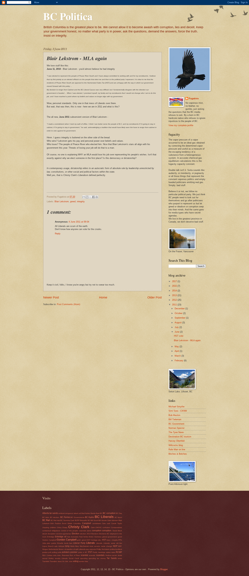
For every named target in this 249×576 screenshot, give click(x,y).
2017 (175, 281)
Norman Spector (176, 428)
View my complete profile (181, 125)
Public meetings (99, 552)
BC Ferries (65, 517)
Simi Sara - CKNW (178, 411)
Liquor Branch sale (50, 546)
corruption (96, 531)
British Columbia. (74, 523)
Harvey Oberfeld (176, 441)
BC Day (119, 513)
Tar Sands (112, 558)
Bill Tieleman (175, 419)
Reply (57, 233)
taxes (120, 558)
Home (103, 297)
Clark (93, 527)
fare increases (73, 537)
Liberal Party (79, 543)
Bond (64, 523)
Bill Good (94, 520)
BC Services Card (67, 520)
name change (106, 546)
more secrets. (94, 546)
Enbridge (50, 537)
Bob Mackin (174, 415)
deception (52, 534)
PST (90, 552)
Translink (45, 561)
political (113, 549)
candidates (96, 523)
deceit (44, 534)
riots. (59, 555)
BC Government (176, 424)
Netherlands (53, 549)
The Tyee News (176, 432)
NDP (115, 546)
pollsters (66, 552)
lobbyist (61, 546)
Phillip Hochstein (102, 549)
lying (67, 546)
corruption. (107, 531)
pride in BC (82, 552)
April (177, 351)
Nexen (61, 549)
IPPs (120, 540)
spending (84, 558)
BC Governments (77, 517)
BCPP (77, 520)
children (53, 527)
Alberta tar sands (50, 513)
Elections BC (104, 534)
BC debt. (45, 517)
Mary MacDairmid (82, 546)
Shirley (51, 558)
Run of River (75, 555)
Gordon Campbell (66, 539)
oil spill (75, 549)
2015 (175, 286)
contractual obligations (51, 531)
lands (66, 543)
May (177, 346)
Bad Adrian (85, 513)
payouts (93, 549)
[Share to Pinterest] (96, 197)
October (179, 313)
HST (104, 540)
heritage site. (96, 540)
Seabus (108, 555)
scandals (100, 555)
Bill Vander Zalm (104, 520)
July (177, 327)
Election (75, 534)
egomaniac (67, 534)
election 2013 (85, 534)
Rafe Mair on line (177, 449)
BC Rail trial (55, 520)
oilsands (82, 549)
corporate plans (85, 531)
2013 (175, 295)
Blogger (164, 569)
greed (73, 201)
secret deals (117, 555)
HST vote (178, 336)
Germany (97, 537)
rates (113, 552)
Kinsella (60, 543)
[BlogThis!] (87, 197)
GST (88, 540)
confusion (106, 527)
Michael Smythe (176, 406)
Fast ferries (83, 537)
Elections (94, 534)
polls (59, 552)
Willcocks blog (176, 445)
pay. (87, 549)
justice (53, 543)
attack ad (77, 513)
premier (73, 552)
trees (60, 561)
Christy (64, 527)
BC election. (55, 517)
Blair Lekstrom (62, 201)
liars (70, 543)
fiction (91, 537)
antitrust (61, 513)
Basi (97, 513)
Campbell (86, 523)
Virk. (66, 561)
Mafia (72, 546)
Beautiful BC (85, 520)
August (178, 322)
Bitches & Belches (178, 454)
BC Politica (67, 16)
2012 (175, 300)
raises (108, 552)
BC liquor (118, 517)
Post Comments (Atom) (68, 304)
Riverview (65, 555)
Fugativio (194, 98)
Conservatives (116, 527)
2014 (175, 290)
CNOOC (98, 527)
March (178, 356)
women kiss (83, 561)
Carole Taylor (116, 523)
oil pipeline (68, 549)
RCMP (119, 552)
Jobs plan (46, 543)
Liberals (90, 542)
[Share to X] (90, 197)
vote (70, 561)
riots (54, 555)
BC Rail (46, 520)
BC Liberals (104, 517)
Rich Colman (47, 555)
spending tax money (97, 558)
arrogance (69, 513)
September (180, 318)
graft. (79, 540)
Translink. (53, 561)
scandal (84, 555)
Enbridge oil (60, 537)
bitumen (115, 520)
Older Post (154, 297)
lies (120, 543)
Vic (63, 561)
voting (75, 561)
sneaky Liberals (61, 558)
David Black (117, 531)
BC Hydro (89, 517)
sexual (44, 558)
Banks (93, 513)
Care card (106, 523)
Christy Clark (78, 527)
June (177, 332)
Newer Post (51, 297)
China (59, 527)
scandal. (92, 555)
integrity (81, 201)
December (180, 308)
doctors (59, 534)
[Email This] (84, 197)
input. (109, 540)
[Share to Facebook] (93, 197)
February (179, 360)
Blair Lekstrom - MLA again (187, 340)
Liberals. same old (111, 543)
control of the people (69, 531)
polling (54, 552)
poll (49, 552)
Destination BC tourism (180, 436)
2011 (175, 304)
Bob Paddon (55, 523)
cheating (45, 527)
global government (109, 537)
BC (101, 513)
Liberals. (99, 543)
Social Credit (74, 558)
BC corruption (109, 513)
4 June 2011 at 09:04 (79, 221)
